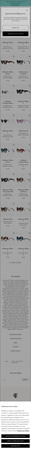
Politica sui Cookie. (23, 430)
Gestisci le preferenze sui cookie (15, 436)
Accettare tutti (15, 445)
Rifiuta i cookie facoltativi (15, 441)
